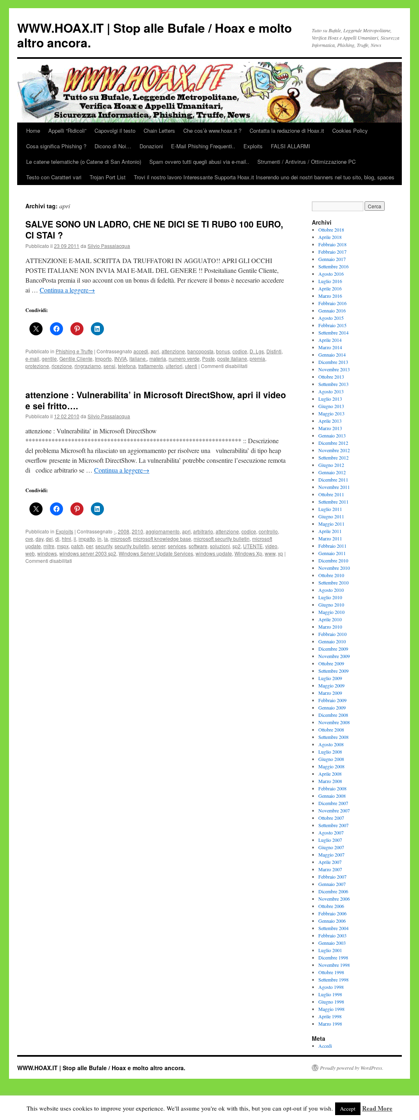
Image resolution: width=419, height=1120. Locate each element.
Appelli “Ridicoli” (67, 130)
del (49, 538)
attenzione (173, 351)
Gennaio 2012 (332, 472)
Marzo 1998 (330, 1023)
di (57, 538)
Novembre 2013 (334, 369)
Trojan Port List (108, 177)
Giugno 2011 (331, 516)
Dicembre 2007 (333, 803)
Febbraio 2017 (332, 251)
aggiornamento (163, 531)
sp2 (236, 545)
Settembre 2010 (333, 582)
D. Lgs (257, 351)
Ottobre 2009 (331, 663)
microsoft (120, 538)
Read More (377, 1108)
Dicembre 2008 (333, 715)
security (103, 545)
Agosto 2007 (331, 832)
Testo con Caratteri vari (53, 177)
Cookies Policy (350, 130)
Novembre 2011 (334, 487)
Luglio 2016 (330, 281)
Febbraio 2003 (332, 935)
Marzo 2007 (330, 869)
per (89, 545)
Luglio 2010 (330, 597)
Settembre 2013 (333, 384)
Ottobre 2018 (331, 229)
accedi (140, 351)
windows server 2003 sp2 (87, 553)
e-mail (32, 358)
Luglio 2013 (330, 398)
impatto (87, 538)
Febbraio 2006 (332, 913)
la (106, 538)
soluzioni (220, 545)
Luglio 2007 (330, 840)
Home (33, 130)
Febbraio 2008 (332, 788)
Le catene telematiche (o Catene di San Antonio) (83, 161)
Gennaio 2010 (332, 641)
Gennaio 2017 (332, 259)
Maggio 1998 (331, 1009)
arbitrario (203, 531)
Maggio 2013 (331, 413)
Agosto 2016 (331, 273)
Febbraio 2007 (332, 876)
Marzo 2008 (330, 781)
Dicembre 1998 (333, 957)
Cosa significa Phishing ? (56, 146)
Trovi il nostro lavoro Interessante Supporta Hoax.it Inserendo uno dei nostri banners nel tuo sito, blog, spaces (264, 177)
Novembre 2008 (334, 722)
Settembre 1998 (333, 979)
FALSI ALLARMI (290, 146)
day (39, 538)
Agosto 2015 (331, 318)
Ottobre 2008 (331, 729)
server (158, 545)
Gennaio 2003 (332, 942)
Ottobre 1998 (331, 972)
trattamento (150, 365)
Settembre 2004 (333, 928)
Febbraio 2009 (332, 700)
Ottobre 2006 (331, 906)
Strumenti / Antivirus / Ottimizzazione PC (306, 161)
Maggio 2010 (331, 612)
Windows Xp (248, 553)
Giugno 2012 (331, 465)
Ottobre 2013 (331, 376)
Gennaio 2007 (332, 884)
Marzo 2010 (330, 626)
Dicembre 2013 (333, 362)
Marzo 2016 (330, 295)
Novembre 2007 (334, 810)
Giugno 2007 (331, 847)
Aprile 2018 (330, 237)
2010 (137, 531)
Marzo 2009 (330, 692)
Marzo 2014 (330, 347)
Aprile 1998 (330, 1016)
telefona (127, 365)
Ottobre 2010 (331, 575)
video (271, 545)
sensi (109, 365)
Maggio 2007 (331, 854)
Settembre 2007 (333, 825)
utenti (191, 365)
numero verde (184, 358)
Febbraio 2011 (332, 545)
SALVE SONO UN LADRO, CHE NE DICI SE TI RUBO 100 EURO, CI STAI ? (154, 229)
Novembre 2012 (334, 450)
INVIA (120, 358)
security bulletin (132, 545)
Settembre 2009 (333, 670)
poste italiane (232, 358)
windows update (214, 553)
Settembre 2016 (333, 266)
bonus (223, 351)
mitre (48, 545)
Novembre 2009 (334, 656)
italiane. (138, 358)
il (75, 538)
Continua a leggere (67, 290)
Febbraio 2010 (332, 634)
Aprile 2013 (330, 420)
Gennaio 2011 (332, 553)
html (66, 538)
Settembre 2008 (333, 737)
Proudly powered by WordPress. (351, 1067)
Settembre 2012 (333, 457)
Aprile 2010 (330, 619)
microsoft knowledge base (162, 538)
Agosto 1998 (331, 987)
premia (257, 358)
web (30, 553)
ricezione (62, 365)
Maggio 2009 (331, 685)
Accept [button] (348, 1108)
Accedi (325, 1045)
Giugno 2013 (331, 406)
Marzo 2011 (330, 538)
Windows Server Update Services (156, 553)
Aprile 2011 (330, 531)
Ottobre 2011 (331, 494)
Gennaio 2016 (332, 310)
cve (29, 538)
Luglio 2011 (330, 509)
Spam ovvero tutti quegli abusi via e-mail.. (199, 161)
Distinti (274, 351)
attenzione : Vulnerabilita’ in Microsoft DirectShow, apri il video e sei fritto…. (155, 400)
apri (155, 351)
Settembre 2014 (333, 332)
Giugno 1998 (331, 1001)
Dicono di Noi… (113, 146)
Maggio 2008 (331, 766)
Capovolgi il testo (115, 130)
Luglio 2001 (330, 950)
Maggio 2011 (331, 523)
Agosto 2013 (331, 391)
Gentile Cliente (75, 358)
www (270, 553)
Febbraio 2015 (332, 325)
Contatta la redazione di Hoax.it (287, 130)
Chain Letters (159, 130)
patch (77, 545)
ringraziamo (87, 365)
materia (157, 358)
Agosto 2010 (331, 590)
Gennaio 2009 (332, 707)
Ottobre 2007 (331, 817)
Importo (103, 358)
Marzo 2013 (330, 428)
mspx (63, 545)
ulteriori (174, 365)
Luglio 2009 (330, 678)
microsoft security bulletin (222, 538)
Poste (208, 358)
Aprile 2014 (330, 340)
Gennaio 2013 (332, 435)
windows (47, 553)
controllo (268, 531)
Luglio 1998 (330, 994)
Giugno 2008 (331, 759)
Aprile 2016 (330, 288)
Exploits (253, 146)
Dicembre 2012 (333, 443)
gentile (49, 358)
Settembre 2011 (333, 501)
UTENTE (253, 545)
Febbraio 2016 (332, 303)
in (99, 538)
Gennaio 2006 (332, 920)
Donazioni (151, 146)
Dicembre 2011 (333, 479)
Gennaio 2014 (332, 354)
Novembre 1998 (334, 965)
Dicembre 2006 (333, 891)
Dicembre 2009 (333, 648)
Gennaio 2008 (332, 795)
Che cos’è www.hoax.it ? (212, 130)
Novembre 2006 (334, 898)
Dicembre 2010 (333, 560)
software (198, 545)
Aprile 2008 (330, 773)
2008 (123, 531)
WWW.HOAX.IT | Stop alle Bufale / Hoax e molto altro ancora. (154, 35)
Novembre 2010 (334, 567)
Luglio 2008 (330, 751)
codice (239, 351)
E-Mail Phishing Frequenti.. (203, 146)
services (177, 545)
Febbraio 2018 (332, 244)
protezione (37, 365)
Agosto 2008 (331, 744)
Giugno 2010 (331, 604)
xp (280, 553)
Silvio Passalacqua (109, 245)
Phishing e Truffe (74, 351)
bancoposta (200, 351)
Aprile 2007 (330, 862)
